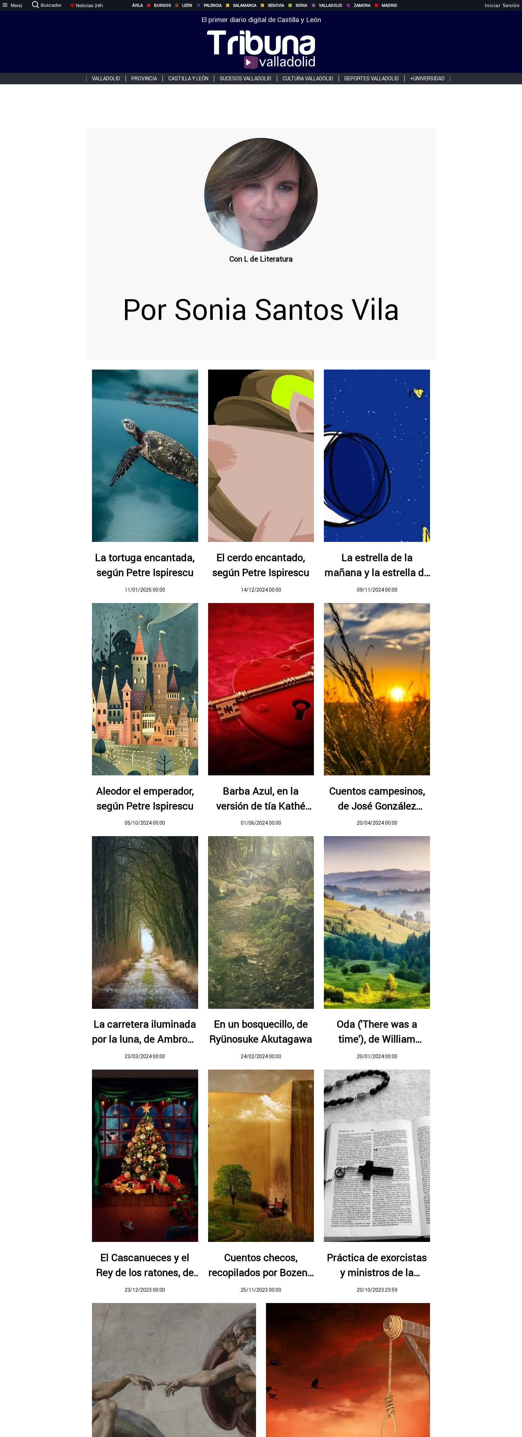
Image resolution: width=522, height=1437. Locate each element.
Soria (301, 5)
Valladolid (330, 5)
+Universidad (427, 78)
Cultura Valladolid (308, 78)
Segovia (276, 5)
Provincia (144, 78)
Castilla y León (188, 78)
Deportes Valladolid (371, 78)
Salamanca (244, 5)
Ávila (137, 5)
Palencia (213, 5)
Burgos (162, 5)
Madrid (389, 5)
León (187, 5)
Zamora (362, 5)
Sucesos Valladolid (245, 78)
